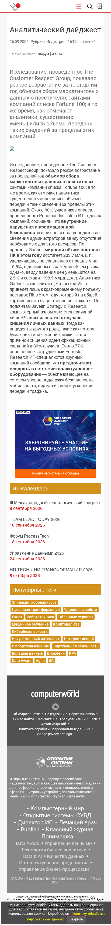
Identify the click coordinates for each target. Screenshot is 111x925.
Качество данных (65, 856)
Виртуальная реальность (76, 646)
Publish (30, 829)
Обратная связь (82, 714)
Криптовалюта (66, 624)
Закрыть (76, 919)
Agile (40, 660)
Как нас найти (22, 719)
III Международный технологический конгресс (55, 502)
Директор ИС (35, 822)
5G (51, 660)
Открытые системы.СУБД (57, 815)
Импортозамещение (30, 646)
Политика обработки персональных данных (54, 729)
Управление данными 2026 (37, 553)
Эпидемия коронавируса (34, 602)
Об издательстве (27, 714)
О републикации (72, 719)
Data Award (22, 660)
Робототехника (40, 617)
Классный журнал (69, 829)
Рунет (17, 617)
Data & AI (32, 856)
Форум (43, 54)
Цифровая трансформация (36, 609)
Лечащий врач (78, 822)
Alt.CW (57, 54)
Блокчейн (56, 653)
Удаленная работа (80, 609)
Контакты (46, 719)
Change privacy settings (54, 734)
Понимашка (57, 836)
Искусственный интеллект (36, 639)
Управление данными (68, 843)
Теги (93, 719)
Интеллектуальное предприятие (54, 862)
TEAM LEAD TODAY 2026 (35, 519)
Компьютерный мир (57, 808)
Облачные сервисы (75, 617)
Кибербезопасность (30, 631)
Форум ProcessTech (29, 536)
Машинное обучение (30, 624)
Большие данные (27, 653)
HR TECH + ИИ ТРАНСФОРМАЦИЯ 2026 (51, 569)
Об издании (55, 714)
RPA (72, 653)
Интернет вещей (79, 639)
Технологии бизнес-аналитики (53, 849)
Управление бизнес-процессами (54, 869)
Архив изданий (53, 724)
